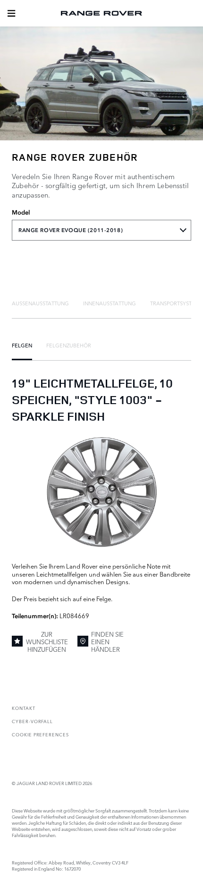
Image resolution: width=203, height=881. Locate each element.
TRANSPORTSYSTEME (176, 303)
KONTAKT (23, 708)
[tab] (40, 303)
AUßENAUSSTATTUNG (40, 303)
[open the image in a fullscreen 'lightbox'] (101, 492)
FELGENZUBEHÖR (68, 345)
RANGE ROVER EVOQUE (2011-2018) (70, 230)
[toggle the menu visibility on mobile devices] (11, 13)
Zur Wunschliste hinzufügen (47, 641)
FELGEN (22, 345)
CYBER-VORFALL (32, 721)
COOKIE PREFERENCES (40, 734)
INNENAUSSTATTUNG (109, 303)
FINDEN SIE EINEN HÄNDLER (107, 641)
